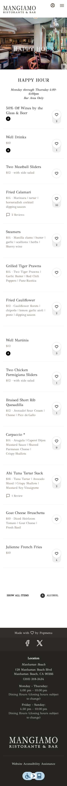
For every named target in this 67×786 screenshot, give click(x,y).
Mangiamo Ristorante (33, 742)
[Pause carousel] (64, 66)
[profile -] (52, 5)
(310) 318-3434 (33, 679)
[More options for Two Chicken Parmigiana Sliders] (56, 376)
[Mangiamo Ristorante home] (19, 9)
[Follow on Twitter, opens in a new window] (39, 644)
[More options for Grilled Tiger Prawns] (56, 272)
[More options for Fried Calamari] (56, 198)
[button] (33, 117)
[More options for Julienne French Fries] (56, 553)
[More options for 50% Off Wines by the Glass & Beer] (56, 114)
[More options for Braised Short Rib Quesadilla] (56, 406)
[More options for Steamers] (56, 238)
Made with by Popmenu (27, 632)
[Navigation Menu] (62, 5)
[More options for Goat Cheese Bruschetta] (56, 519)
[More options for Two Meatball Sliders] (56, 173)
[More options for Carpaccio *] (56, 441)
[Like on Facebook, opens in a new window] (27, 644)
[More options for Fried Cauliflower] (56, 306)
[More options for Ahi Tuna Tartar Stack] (56, 479)
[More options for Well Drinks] (56, 143)
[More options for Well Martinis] (56, 346)
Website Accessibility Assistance (33, 764)
